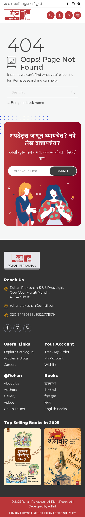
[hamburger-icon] (77, 15)
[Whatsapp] (78, 4)
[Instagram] (73, 4)
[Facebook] (67, 4)
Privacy (14, 513)
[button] (8, 456)
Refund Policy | (44, 513)
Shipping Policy (65, 513)
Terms (26, 513)
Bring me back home (27, 103)
